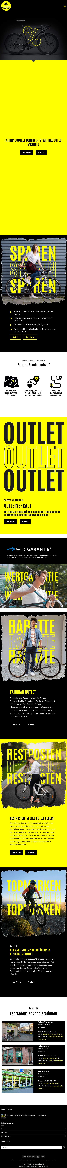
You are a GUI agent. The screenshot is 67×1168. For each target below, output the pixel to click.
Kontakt (54, 1160)
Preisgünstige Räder (18, 823)
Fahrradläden (15, 844)
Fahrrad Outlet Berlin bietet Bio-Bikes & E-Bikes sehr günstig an (27, 1115)
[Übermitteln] (64, 1147)
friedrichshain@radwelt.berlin (52, 1034)
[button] (64, 6)
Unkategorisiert (6, 1136)
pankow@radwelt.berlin (51, 1083)
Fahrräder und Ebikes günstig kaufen (21, 1160)
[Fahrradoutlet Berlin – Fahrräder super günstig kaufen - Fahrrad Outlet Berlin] (12, 6)
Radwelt (27, 826)
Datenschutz (46, 1160)
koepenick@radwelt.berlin (51, 1058)
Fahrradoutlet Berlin (38, 1164)
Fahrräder (4, 1132)
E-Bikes (3, 1129)
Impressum (36, 1160)
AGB (41, 1160)
